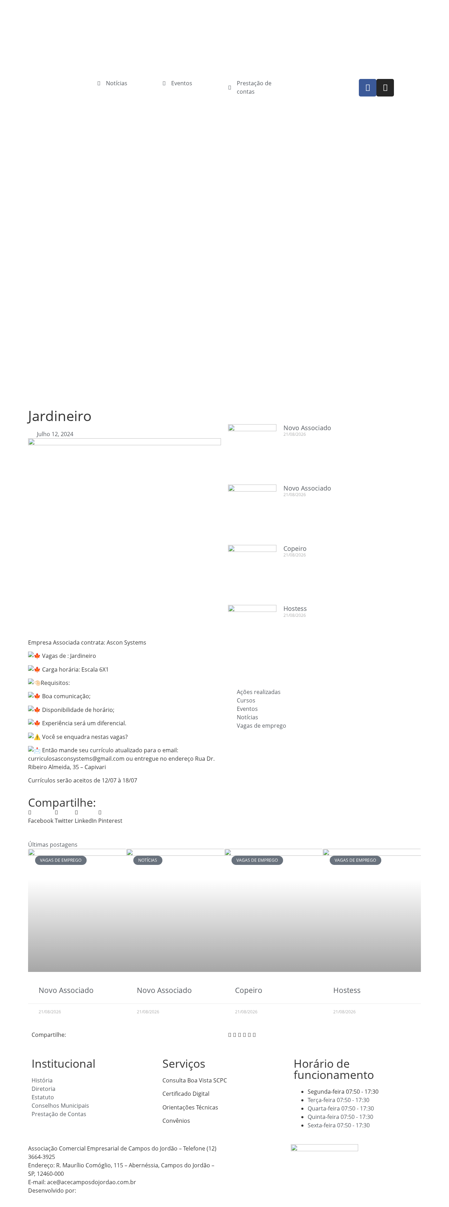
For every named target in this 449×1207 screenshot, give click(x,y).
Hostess (295, 608)
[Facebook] (367, 87)
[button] (40, 816)
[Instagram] (385, 87)
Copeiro (295, 548)
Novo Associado (307, 428)
